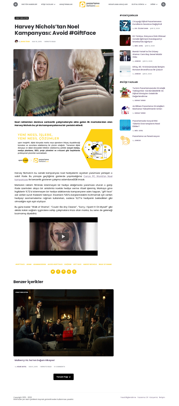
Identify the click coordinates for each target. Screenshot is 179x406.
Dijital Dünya (138, 4)
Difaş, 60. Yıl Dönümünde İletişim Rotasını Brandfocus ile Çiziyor (148, 68)
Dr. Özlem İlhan (141, 28)
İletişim (162, 397)
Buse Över (25, 41)
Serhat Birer (140, 100)
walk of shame (105, 264)
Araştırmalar (65, 4)
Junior (138, 61)
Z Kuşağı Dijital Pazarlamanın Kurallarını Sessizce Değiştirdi (147, 23)
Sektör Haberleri (29, 4)
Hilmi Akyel (21, 367)
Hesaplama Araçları (118, 4)
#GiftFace (20, 264)
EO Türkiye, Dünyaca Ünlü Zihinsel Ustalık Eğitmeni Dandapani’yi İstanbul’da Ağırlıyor (148, 39)
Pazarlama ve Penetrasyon (146, 136)
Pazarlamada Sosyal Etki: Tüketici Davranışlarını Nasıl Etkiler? (146, 123)
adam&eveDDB (39, 264)
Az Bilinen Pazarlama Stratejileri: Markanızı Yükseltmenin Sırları (148, 107)
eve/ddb (67, 264)
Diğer (153, 4)
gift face (77, 264)
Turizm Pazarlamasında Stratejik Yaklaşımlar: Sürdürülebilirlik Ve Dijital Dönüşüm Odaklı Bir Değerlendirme (148, 92)
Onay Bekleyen (21, 18)
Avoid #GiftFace (55, 264)
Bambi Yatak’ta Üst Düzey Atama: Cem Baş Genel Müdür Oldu (147, 54)
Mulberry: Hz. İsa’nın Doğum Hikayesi (34, 360)
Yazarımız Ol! (142, 397)
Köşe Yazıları (47, 4)
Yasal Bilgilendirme (128, 397)
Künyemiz (154, 397)
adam (29, 264)
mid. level (139, 46)
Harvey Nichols (90, 264)
